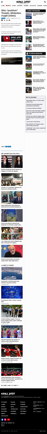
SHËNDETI (13, 413)
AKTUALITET (33, 5)
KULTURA (23, 409)
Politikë (3, 18)
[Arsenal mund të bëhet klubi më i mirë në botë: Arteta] (29, 66)
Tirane (9, 146)
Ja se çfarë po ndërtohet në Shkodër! (33, 108)
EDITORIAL (20, 5)
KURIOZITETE (24, 406)
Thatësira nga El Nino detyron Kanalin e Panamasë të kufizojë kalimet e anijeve (39, 57)
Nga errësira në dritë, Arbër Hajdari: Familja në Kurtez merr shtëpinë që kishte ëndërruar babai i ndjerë (35, 112)
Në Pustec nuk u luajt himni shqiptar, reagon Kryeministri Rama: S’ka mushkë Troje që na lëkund (35, 118)
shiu (6, 146)
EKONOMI (39, 5)
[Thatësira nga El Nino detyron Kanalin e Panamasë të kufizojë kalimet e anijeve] (29, 58)
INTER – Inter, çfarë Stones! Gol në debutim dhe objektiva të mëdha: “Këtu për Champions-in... (39, 89)
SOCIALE (22, 402)
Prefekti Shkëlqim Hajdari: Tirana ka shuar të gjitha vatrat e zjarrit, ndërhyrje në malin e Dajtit (11, 320)
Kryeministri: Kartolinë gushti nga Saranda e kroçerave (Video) (39, 14)
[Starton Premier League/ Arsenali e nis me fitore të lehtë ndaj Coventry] (12, 350)
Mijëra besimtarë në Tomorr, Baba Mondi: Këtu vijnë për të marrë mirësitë (39, 37)
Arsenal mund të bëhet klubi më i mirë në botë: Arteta (38, 64)
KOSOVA (13, 404)
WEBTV (9, 5)
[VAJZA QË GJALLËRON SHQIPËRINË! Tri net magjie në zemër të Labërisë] (29, 74)
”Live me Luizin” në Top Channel (33, 121)
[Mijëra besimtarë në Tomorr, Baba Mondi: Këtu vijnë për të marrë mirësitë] (29, 39)
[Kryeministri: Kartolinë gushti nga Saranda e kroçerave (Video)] (12, 273)
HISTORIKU (23, 411)
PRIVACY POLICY (43, 431)
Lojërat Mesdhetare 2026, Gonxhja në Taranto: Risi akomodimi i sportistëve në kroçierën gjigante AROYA (11, 379)
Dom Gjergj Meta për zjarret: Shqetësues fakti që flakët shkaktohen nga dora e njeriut (39, 45)
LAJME (3, 5)
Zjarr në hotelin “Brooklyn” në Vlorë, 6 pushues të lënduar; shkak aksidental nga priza (39, 80)
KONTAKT (23, 413)
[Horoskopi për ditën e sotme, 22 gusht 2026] (12, 292)
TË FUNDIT (4, 402)
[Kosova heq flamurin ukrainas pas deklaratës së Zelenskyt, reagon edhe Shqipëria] (12, 215)
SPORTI (14, 5)
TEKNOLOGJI (14, 409)
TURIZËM (22, 404)
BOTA (12, 406)
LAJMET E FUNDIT (7, 265)
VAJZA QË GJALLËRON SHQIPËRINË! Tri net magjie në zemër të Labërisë (39, 72)
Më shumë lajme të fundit (9, 385)
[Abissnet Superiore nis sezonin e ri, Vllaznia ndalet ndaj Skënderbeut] (12, 331)
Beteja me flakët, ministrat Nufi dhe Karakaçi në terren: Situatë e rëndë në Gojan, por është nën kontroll (39, 30)
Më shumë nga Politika (10, 154)
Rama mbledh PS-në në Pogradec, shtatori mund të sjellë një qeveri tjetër (38, 22)
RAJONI (13, 402)
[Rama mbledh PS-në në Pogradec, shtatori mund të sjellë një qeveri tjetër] (29, 23)
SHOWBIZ (26, 5)
